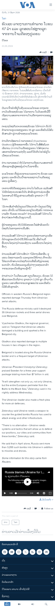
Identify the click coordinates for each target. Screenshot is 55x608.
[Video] (19, 604)
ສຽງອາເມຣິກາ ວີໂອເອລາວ (19, 476)
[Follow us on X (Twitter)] (25, 552)
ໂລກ (4, 19)
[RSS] (32, 552)
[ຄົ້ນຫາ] (46, 604)
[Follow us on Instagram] (19, 552)
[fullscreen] (50, 493)
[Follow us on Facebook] (5, 552)
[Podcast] (39, 552)
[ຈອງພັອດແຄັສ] (46, 552)
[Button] (43, 52)
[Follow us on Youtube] (12, 552)
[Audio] (32, 604)
